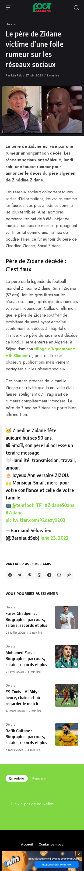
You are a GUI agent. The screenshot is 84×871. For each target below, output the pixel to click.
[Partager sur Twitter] (19, 575)
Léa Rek (16, 75)
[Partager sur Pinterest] (29, 575)
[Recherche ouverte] (76, 7)
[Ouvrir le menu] (8, 7)
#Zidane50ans (59, 505)
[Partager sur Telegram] (49, 575)
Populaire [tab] (39, 778)
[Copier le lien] (68, 575)
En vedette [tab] (16, 778)
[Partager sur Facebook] (10, 575)
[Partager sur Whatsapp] (39, 575)
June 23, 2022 (55, 538)
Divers (10, 24)
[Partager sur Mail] (59, 575)
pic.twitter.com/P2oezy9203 (35, 520)
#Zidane (14, 512)
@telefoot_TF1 (27, 505)
